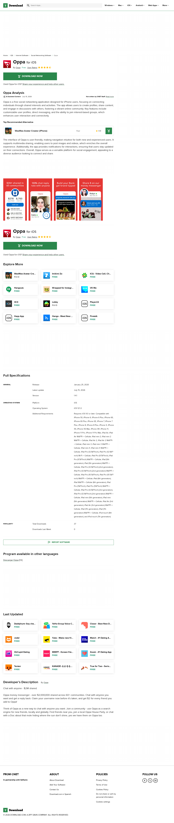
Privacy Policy (102, 780)
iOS (128, 5)
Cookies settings (103, 802)
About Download (57, 780)
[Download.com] (13, 5)
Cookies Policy (102, 789)
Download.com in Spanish (60, 794)
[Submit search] (28, 5)
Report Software (61, 542)
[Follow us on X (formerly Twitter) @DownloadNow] (150, 780)
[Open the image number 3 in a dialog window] (91, 199)
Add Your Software (57, 785)
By (16, 67)
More (164, 5)
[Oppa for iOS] (7, 64)
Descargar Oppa (10, 560)
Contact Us (54, 789)
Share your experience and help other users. (43, 84)
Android (139, 5)
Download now (32, 76)
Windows (109, 5)
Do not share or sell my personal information (106, 795)
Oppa (24, 62)
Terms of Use (101, 785)
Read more (110, 97)
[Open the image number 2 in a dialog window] (65, 199)
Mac (120, 5)
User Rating (32, 67)
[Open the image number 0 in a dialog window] (15, 199)
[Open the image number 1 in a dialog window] (40, 199)
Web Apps (152, 5)
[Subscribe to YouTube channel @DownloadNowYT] (155, 780)
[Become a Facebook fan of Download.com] (144, 780)
